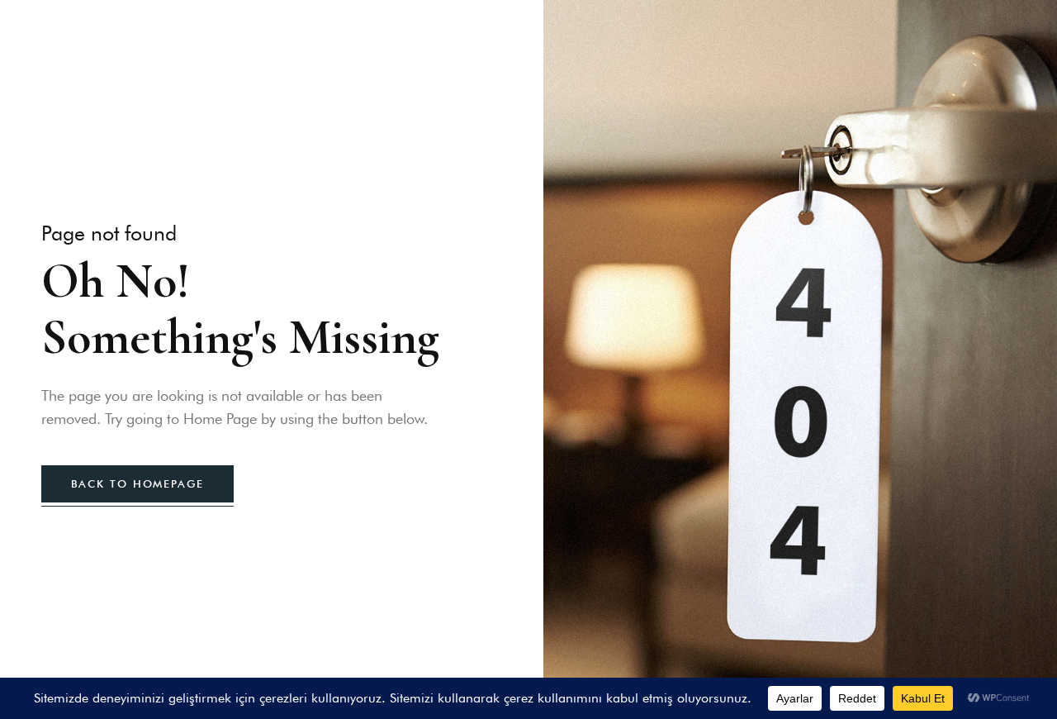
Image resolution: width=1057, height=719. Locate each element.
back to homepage (137, 483)
